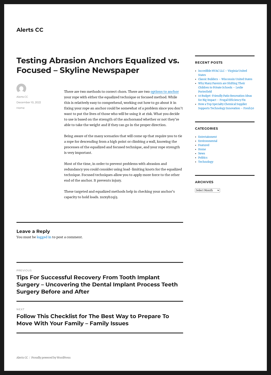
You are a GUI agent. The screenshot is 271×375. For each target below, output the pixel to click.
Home (20, 107)
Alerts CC (29, 29)
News (201, 153)
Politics (203, 157)
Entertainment (207, 137)
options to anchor (165, 92)
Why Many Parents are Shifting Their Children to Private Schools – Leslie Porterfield (221, 87)
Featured (203, 145)
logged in (44, 237)
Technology (205, 162)
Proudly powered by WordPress (51, 357)
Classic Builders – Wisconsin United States (225, 79)
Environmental (207, 141)
